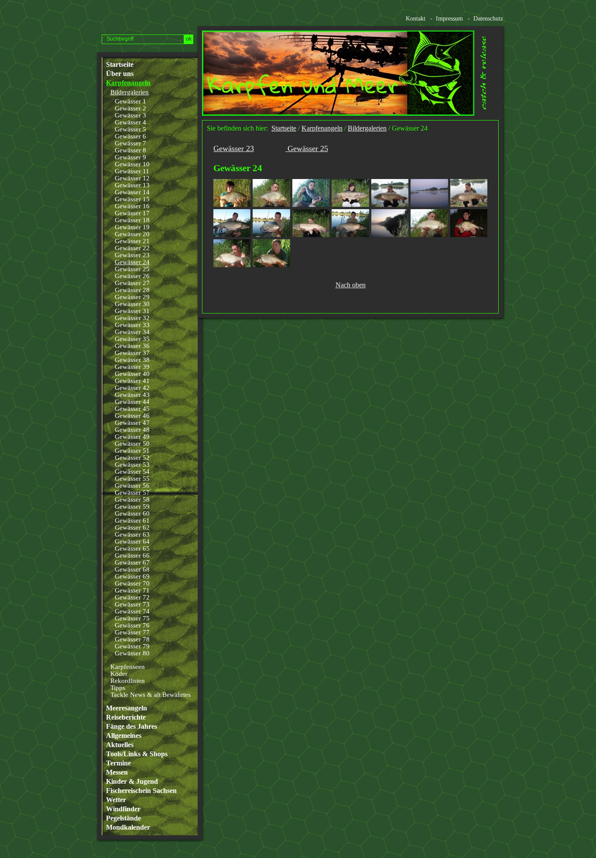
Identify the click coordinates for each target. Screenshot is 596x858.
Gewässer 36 (132, 345)
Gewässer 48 (132, 429)
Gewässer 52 (132, 457)
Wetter (116, 799)
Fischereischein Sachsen (141, 790)
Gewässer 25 (132, 268)
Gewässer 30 (132, 303)
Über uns (120, 73)
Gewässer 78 (132, 639)
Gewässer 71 (132, 590)
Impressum (449, 18)
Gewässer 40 (132, 373)
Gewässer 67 (132, 562)
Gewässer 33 (132, 324)
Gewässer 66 (132, 555)
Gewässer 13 (132, 185)
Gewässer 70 (132, 583)
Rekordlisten (127, 680)
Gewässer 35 (132, 338)
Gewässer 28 (132, 289)
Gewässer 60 (132, 513)
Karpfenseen (127, 666)
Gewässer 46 (132, 415)
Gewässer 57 (132, 492)
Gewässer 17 (132, 213)
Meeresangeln (126, 708)
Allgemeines (123, 735)
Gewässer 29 (132, 296)
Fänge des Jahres (131, 726)
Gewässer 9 (130, 157)
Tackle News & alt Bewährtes (150, 694)
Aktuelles (120, 744)
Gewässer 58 (132, 499)
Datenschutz (488, 18)
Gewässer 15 (132, 199)
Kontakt (415, 18)
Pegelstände (123, 818)
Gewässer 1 (130, 101)
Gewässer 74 (132, 611)
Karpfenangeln (128, 82)
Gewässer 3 (130, 115)
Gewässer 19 (132, 227)
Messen (117, 772)
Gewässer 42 (132, 387)
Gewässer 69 (132, 576)
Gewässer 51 (132, 450)
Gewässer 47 (132, 422)
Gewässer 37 (132, 352)
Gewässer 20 (132, 234)
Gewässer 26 (132, 275)
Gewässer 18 (132, 220)
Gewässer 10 (132, 164)
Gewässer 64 (132, 541)
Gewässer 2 (130, 108)
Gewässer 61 (132, 520)
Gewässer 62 (132, 527)
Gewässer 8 (130, 150)
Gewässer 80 (132, 653)
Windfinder (123, 809)
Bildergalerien (129, 92)
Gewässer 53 (132, 464)
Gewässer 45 (132, 408)
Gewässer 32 (132, 317)
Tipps (117, 687)
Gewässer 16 (132, 206)
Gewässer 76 (132, 625)
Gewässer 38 (132, 359)
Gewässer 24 (132, 261)
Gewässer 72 (132, 597)
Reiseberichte (126, 717)
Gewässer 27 (132, 282)
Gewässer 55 (132, 478)
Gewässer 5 (130, 129)
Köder (118, 673)
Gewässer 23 (132, 255)
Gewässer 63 (132, 534)
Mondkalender (128, 827)
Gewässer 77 (132, 632)
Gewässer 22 (132, 248)
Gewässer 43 (132, 394)
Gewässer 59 (132, 506)
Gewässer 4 (130, 122)
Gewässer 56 (132, 485)
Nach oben (351, 285)
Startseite (120, 64)
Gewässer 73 (132, 604)
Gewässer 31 (132, 310)
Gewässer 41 (132, 380)
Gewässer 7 (130, 143)
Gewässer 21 (132, 241)
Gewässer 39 (132, 366)
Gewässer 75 (132, 618)
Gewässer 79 (132, 646)
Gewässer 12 (132, 178)
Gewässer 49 (132, 436)
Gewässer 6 (130, 136)
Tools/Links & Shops (137, 754)
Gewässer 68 (132, 569)
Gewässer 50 (132, 443)
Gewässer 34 (132, 331)
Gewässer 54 (132, 471)
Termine (118, 763)
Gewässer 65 (132, 548)
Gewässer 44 (132, 401)
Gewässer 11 (132, 171)
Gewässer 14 (132, 192)
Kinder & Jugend (132, 781)
